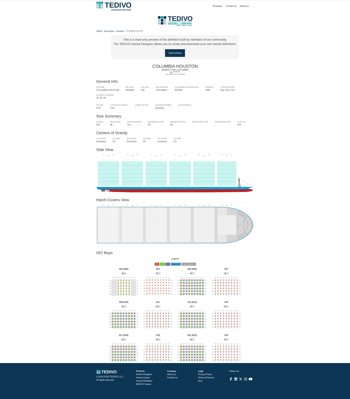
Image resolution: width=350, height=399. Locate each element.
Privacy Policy (205, 374)
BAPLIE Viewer (143, 384)
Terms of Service (206, 377)
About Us (244, 6)
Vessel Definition (144, 381)
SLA (200, 381)
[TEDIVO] (113, 6)
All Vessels (120, 31)
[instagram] (245, 379)
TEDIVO (99, 31)
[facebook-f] (230, 379)
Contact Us (231, 6)
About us (171, 374)
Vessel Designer (144, 374)
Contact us (172, 377)
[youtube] (250, 379)
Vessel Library (109, 31)
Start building (175, 53)
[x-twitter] (240, 379)
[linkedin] (235, 379)
